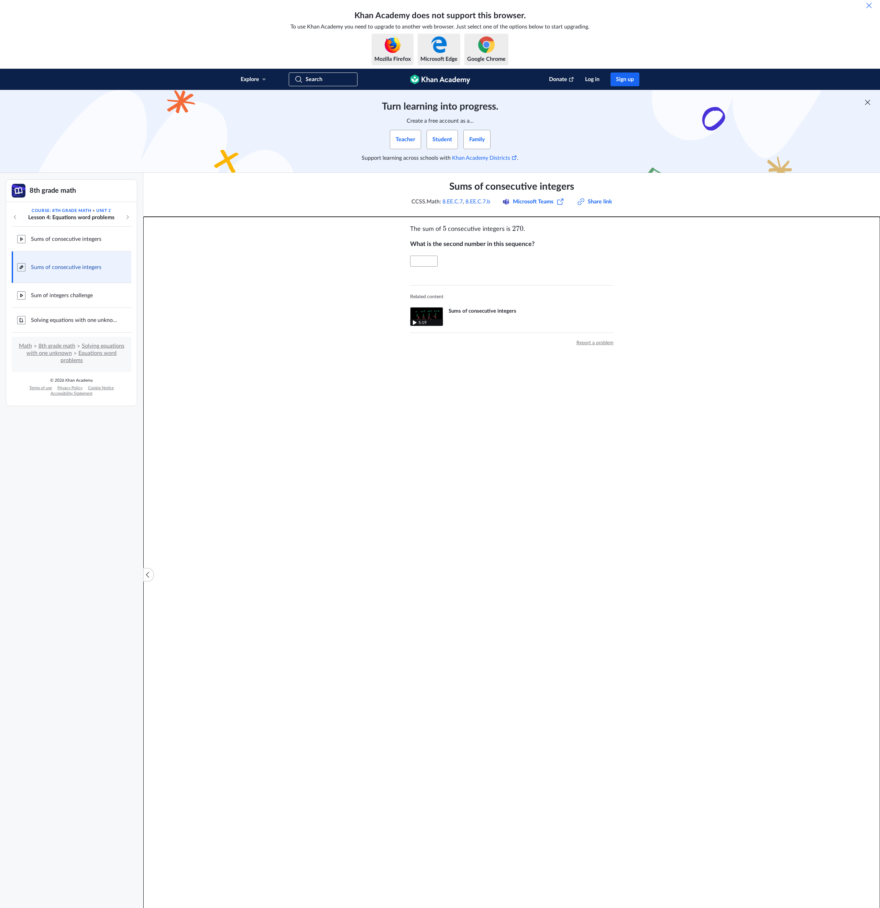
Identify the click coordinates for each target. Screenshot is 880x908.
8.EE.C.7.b (477, 201)
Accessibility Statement (71, 393)
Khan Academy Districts (481, 158)
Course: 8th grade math (61, 211)
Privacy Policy (69, 388)
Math (25, 346)
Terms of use (40, 388)
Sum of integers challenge (62, 295)
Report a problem (595, 342)
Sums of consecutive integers (66, 239)
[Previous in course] (15, 217)
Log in (592, 79)
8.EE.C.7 (452, 201)
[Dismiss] (869, 5)
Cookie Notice (101, 388)
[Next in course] (127, 217)
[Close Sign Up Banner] (867, 102)
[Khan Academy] (440, 79)
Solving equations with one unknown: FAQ (75, 320)
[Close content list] (148, 575)
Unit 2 (103, 211)
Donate (558, 79)
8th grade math (56, 346)
